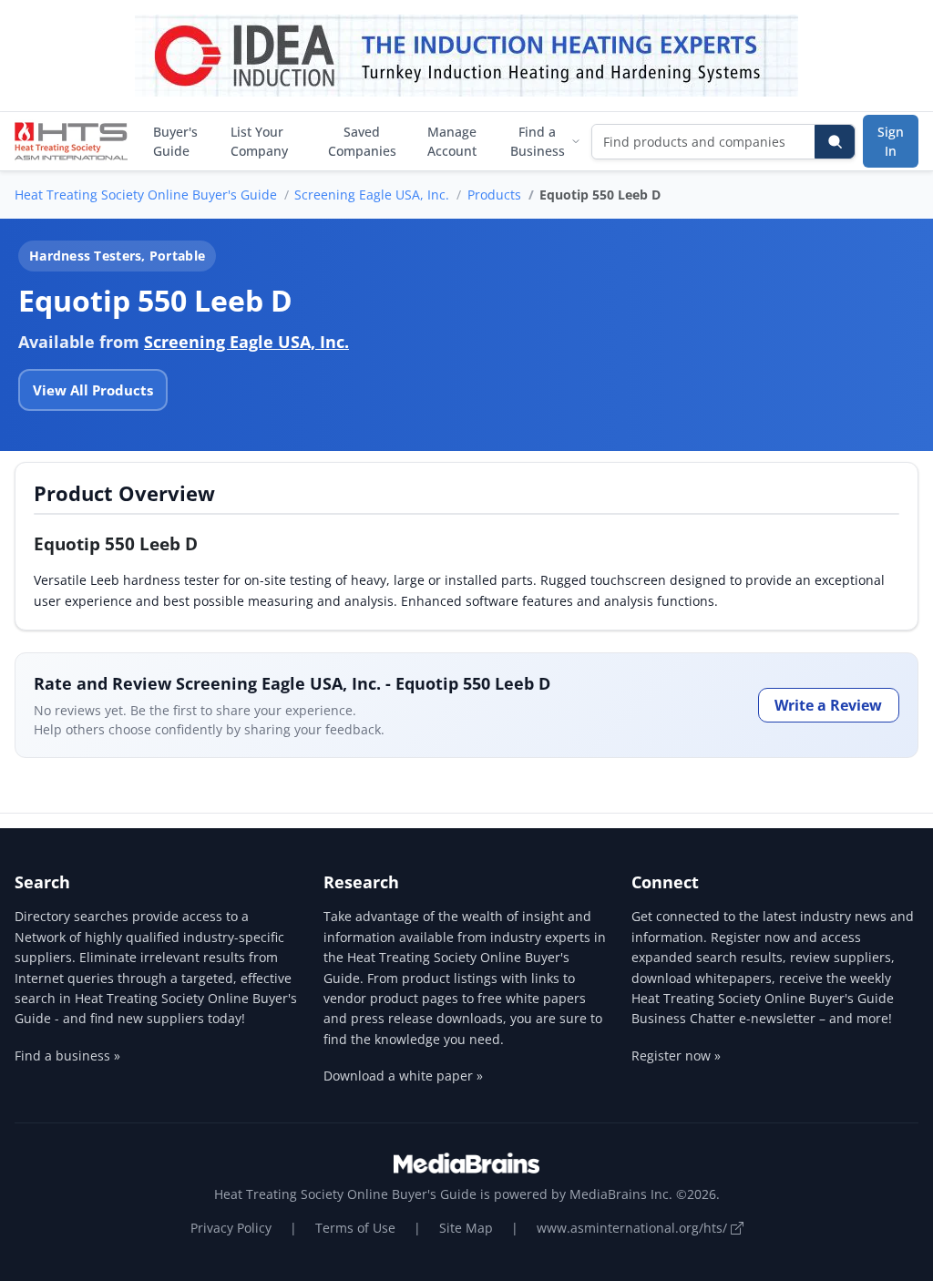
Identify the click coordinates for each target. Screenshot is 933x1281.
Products (494, 194)
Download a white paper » (403, 1075)
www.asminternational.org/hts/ (634, 1227)
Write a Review (828, 705)
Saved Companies (362, 141)
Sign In (890, 141)
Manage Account (452, 141)
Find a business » (67, 1055)
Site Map (466, 1227)
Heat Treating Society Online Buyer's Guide (146, 194)
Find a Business (537, 141)
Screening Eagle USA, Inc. (371, 194)
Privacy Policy (231, 1227)
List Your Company (259, 141)
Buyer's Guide (175, 141)
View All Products (93, 390)
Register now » (676, 1055)
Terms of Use (355, 1227)
